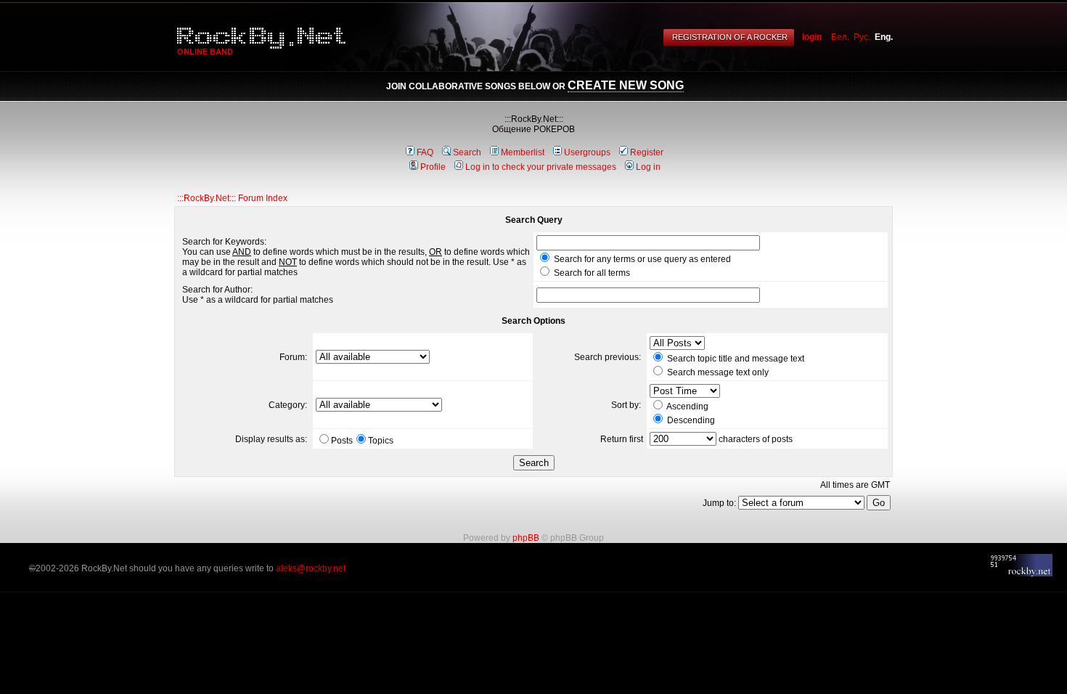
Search (467, 152)
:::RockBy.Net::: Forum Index (232, 198)
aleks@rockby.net (311, 568)
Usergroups (587, 152)
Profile (433, 167)
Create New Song (626, 85)
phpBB (525, 538)
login (812, 37)
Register (646, 152)
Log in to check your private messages (540, 167)
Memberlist (522, 152)
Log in (648, 167)
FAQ (425, 152)
